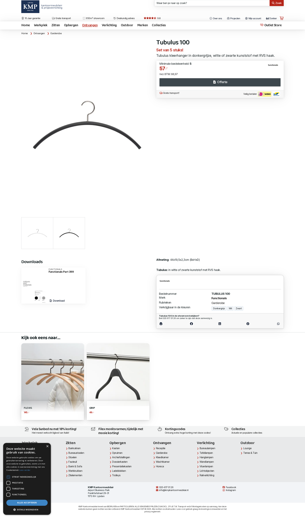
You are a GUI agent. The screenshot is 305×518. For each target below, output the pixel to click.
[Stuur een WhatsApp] (271, 324)
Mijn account (254, 18)
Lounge (247, 448)
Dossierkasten (119, 461)
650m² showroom (95, 18)
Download (58, 300)
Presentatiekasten (121, 466)
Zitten (55, 25)
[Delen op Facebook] (191, 324)
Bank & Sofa (75, 466)
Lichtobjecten (207, 470)
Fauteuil (72, 461)
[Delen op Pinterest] (248, 324)
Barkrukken (74, 448)
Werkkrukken (75, 470)
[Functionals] (274, 66)
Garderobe (56, 33)
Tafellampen (206, 452)
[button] (27, 510)
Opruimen (117, 452)
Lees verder (24, 470)
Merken (142, 25)
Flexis (28, 408)
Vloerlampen (206, 466)
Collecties (159, 25)
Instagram (230, 490)
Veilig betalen (250, 94)
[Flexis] (52, 381)
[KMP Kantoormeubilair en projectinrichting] (50, 8)
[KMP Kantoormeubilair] (30, 8)
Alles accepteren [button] (27, 502)
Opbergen (71, 25)
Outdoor (127, 25)
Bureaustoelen (76, 452)
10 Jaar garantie (32, 18)
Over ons (217, 18)
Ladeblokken (119, 470)
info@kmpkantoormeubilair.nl (173, 490)
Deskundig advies (125, 18)
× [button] (47, 446)
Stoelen (72, 457)
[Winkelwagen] (282, 18)
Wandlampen (207, 461)
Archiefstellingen (121, 457)
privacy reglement (152, 511)
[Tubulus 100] (86, 124)
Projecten (235, 18)
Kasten (116, 448)
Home (25, 25)
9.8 (158, 18)
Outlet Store (272, 25)
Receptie (160, 448)
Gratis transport (63, 18)
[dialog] (27, 479)
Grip (92, 408)
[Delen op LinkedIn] (220, 324)
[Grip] (118, 374)
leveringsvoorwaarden (211, 509)
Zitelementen (75, 475)
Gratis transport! (170, 93)
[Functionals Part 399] (34, 285)
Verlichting (109, 25)
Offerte (222, 82)
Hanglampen (206, 457)
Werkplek (40, 25)
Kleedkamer (162, 457)
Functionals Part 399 (61, 270)
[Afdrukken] (168, 324)
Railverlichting (207, 475)
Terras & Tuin (250, 452)
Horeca (160, 466)
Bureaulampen (207, 448)
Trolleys (116, 475)
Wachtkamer (163, 461)
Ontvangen (90, 25)
